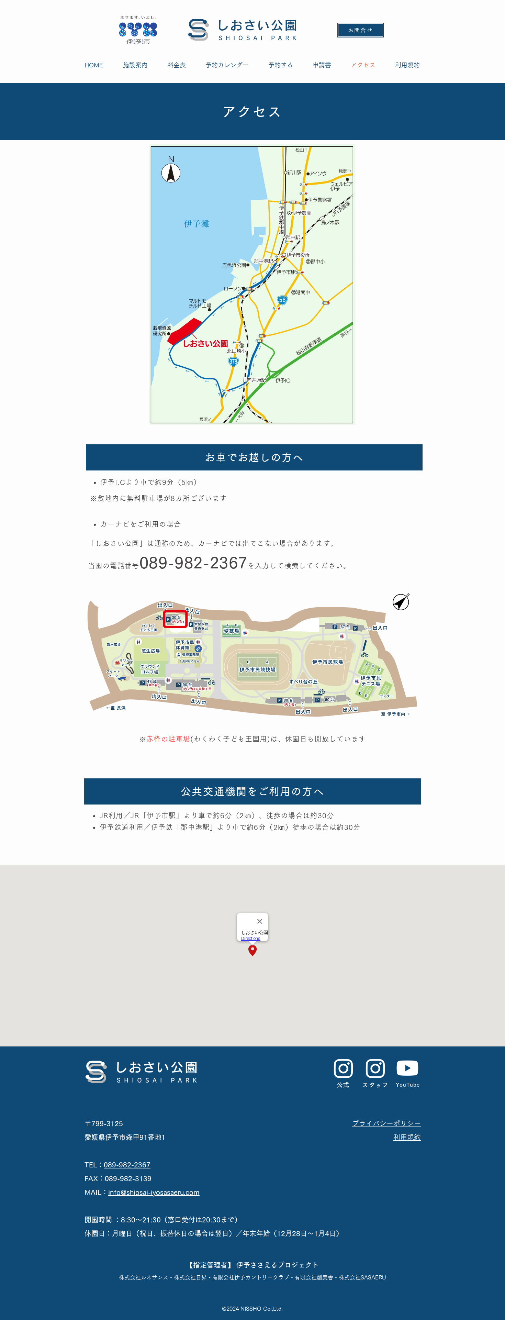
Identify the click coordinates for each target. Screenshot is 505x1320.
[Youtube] (407, 1068)
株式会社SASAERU (362, 1277)
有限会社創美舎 (314, 1277)
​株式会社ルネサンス (143, 1277)
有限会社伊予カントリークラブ (250, 1277)
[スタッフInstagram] (375, 1068)
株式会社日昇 (190, 1277)
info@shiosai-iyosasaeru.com (154, 1192)
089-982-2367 (127, 1164)
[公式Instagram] (343, 1068)
